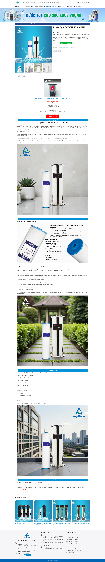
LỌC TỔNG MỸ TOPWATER (50, 6)
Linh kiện (70, 6)
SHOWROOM (52, 2)
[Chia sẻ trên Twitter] (56, 51)
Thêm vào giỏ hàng (66, 43)
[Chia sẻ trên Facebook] (54, 51)
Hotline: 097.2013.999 (52, 116)
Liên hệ (47, 2)
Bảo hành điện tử (56, 114)
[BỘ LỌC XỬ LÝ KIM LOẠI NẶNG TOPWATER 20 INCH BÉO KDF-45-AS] (43, 511)
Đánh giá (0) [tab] (23, 76)
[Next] (50, 44)
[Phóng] (17, 61)
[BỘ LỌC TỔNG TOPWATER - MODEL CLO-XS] (81, 511)
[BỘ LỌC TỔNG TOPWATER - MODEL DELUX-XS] (62, 511)
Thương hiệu (30, 2)
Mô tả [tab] (17, 76)
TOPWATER (60, 48)
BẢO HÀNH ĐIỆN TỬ (21, 489)
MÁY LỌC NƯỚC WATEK (37, 6)
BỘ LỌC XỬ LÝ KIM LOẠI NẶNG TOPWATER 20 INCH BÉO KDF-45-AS (42, 524)
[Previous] (17, 44)
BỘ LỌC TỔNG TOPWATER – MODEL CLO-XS (80, 523)
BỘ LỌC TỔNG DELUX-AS (20, 523)
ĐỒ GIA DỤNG (62, 6)
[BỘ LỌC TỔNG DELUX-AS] (24, 511)
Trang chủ (18, 24)
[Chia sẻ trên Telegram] (60, 51)
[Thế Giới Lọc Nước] (17, 2)
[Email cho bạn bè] (58, 51)
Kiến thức (44, 2)
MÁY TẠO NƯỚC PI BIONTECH (23, 6)
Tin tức (39, 2)
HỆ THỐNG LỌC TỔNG (46, 24)
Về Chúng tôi (24, 2)
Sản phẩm (35, 2)
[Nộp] (65, 2)
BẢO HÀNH (78, 6)
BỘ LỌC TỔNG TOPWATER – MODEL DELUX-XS (61, 524)
